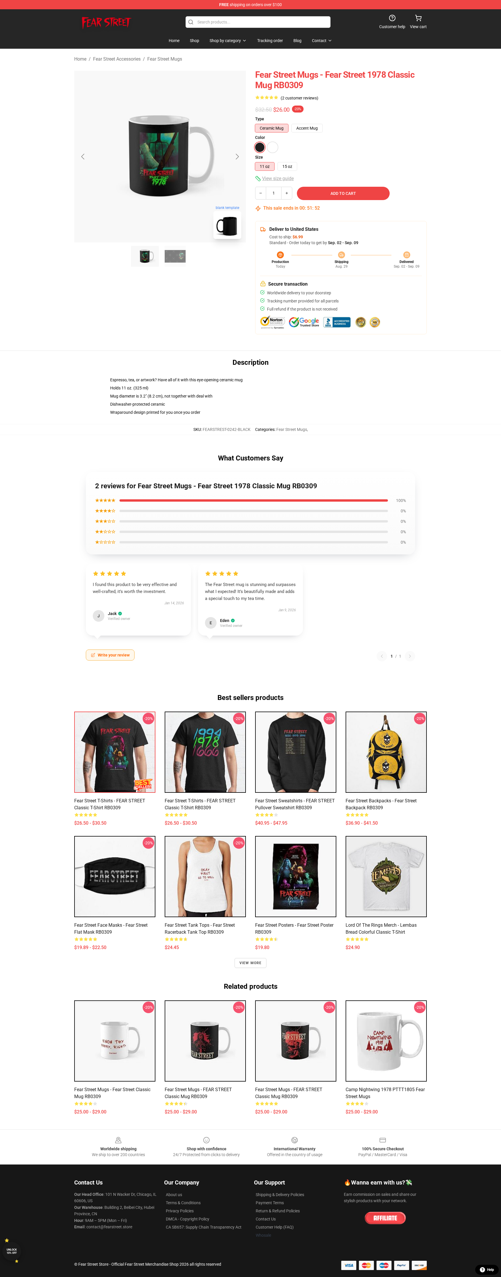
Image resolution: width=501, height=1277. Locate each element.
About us (174, 1194)
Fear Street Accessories (117, 59)
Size (259, 157)
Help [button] (490, 1270)
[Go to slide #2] (175, 256)
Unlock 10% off (12, 1251)
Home (80, 59)
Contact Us (266, 1219)
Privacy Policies (180, 1211)
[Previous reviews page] (382, 656)
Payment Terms (270, 1202)
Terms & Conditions (183, 1202)
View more (250, 963)
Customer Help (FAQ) (275, 1227)
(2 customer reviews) (299, 98)
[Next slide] (237, 156)
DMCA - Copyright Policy (187, 1219)
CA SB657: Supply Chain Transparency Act (204, 1227)
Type (259, 119)
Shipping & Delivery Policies (280, 1194)
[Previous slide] (83, 156)
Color (260, 137)
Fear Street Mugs (164, 59)
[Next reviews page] (410, 656)
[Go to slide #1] (145, 256)
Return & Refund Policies (278, 1211)
